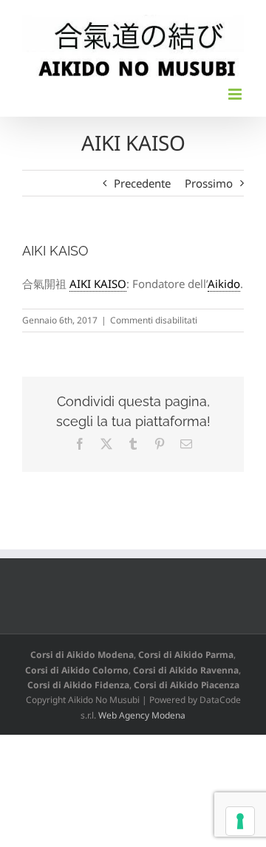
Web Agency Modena (141, 715)
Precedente (142, 183)
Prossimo (209, 183)
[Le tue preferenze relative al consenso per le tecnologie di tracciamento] (240, 821)
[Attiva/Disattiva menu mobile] (236, 94)
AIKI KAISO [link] (97, 283)
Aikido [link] (224, 283)
